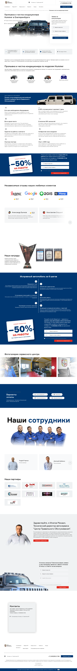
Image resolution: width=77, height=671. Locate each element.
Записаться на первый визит (63, 340)
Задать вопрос (62, 587)
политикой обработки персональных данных (60, 35)
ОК (58, 669)
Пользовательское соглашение (37, 648)
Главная (6, 10)
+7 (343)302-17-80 (65, 3)
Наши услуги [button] (22, 6)
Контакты (41, 6)
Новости (29, 6)
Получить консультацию (60, 37)
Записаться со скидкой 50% (60, 173)
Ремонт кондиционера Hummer (41, 10)
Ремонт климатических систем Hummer (25, 10)
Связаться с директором (41, 540)
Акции (35, 6)
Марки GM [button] (14, 6)
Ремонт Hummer (12, 10)
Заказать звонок (66, 6)
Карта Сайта (25, 648)
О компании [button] (7, 6)
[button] (70, 222)
